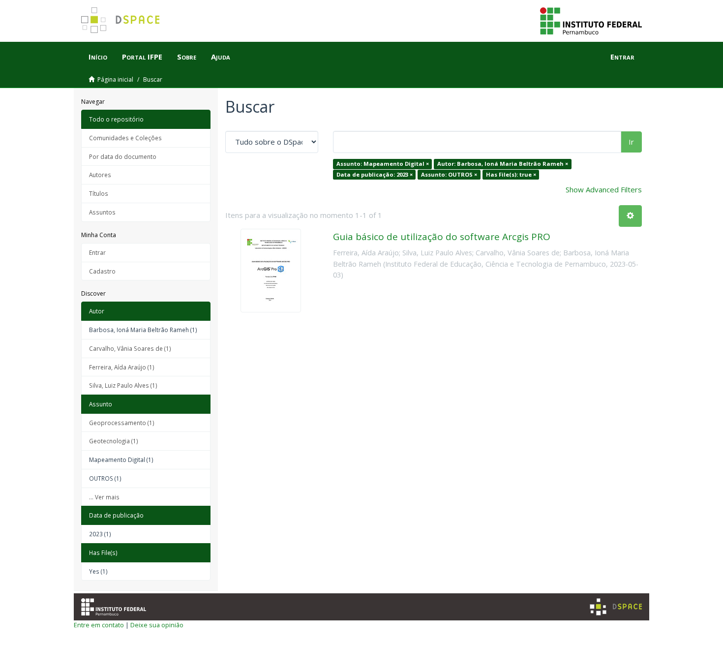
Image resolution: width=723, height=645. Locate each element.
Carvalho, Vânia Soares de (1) (130, 348)
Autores (100, 175)
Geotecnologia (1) (113, 441)
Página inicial (115, 79)
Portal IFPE (142, 56)
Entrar (97, 252)
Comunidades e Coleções (125, 138)
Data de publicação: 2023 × (374, 174)
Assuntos (102, 212)
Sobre (186, 56)
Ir (631, 142)
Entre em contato (99, 624)
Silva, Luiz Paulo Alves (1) (123, 385)
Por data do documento (122, 156)
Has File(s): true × (511, 174)
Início (98, 56)
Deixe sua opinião (156, 624)
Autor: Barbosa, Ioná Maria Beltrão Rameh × (502, 163)
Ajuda (220, 56)
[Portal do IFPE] (591, 20)
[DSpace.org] (616, 606)
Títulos (98, 193)
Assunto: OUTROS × (449, 174)
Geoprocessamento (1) (121, 423)
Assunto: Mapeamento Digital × (382, 163)
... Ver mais (104, 497)
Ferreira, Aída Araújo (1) (121, 367)
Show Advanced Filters (604, 189)
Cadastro (102, 271)
